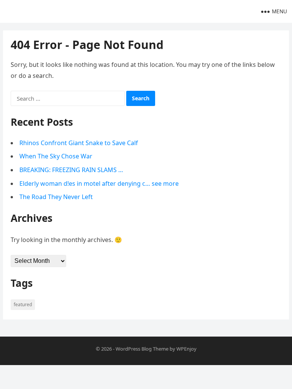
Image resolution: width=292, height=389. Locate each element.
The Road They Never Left (56, 197)
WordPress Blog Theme (142, 348)
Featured (23, 304)
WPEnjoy (186, 348)
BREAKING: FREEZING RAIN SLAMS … (71, 170)
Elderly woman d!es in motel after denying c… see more (99, 183)
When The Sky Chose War (55, 156)
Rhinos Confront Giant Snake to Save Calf (78, 143)
